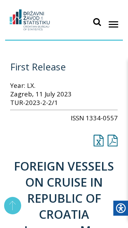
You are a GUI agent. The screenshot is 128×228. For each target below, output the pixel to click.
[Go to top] (13, 205)
